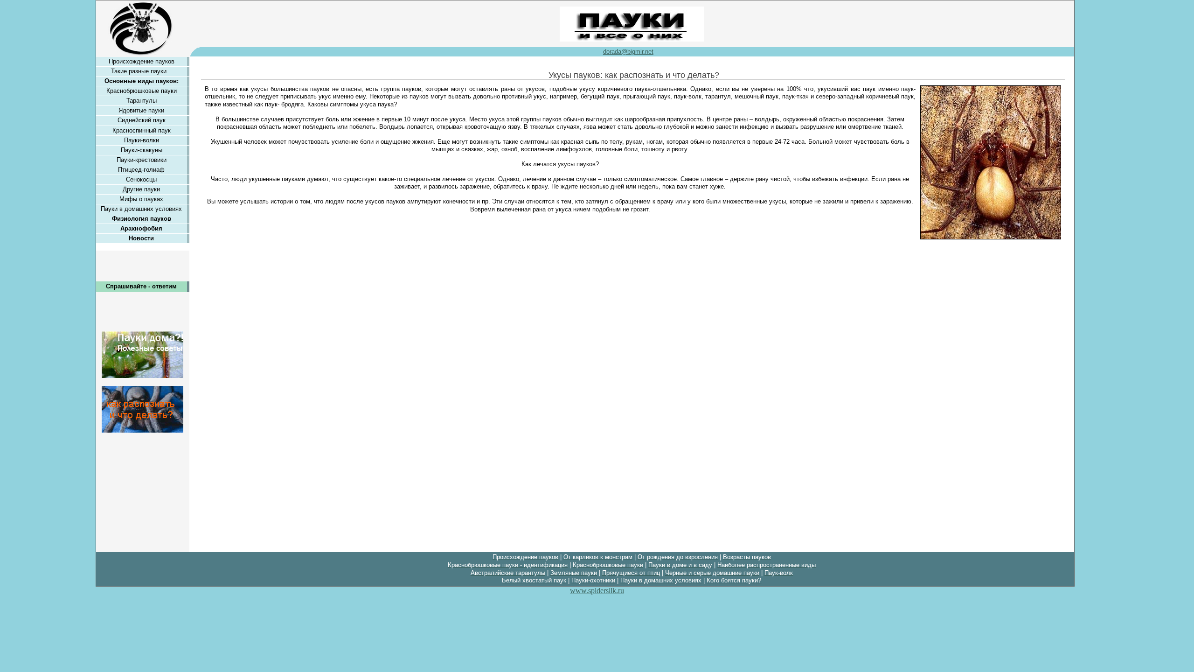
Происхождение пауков (141, 61)
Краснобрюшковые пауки (141, 90)
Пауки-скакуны (141, 150)
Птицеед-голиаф (141, 169)
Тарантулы (141, 100)
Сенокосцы (141, 179)
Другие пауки (141, 189)
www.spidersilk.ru (597, 591)
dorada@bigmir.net (628, 51)
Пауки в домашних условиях (141, 208)
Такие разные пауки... (141, 71)
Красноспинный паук (141, 130)
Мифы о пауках (141, 199)
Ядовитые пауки (141, 110)
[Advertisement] (143, 489)
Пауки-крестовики (142, 159)
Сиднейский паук (142, 120)
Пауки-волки (141, 140)
